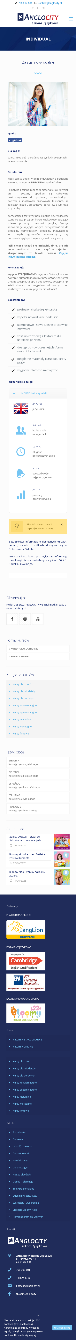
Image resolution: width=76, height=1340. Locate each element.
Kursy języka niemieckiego (23, 774)
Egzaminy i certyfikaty (25, 1195)
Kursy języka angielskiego (23, 762)
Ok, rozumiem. (62, 1327)
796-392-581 (25, 3)
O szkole (18, 1139)
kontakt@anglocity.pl (50, 3)
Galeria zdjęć (20, 1167)
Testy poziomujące (23, 1188)
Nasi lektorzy (20, 1160)
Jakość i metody (22, 1146)
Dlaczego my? (21, 1153)
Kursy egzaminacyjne (25, 712)
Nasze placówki (22, 1174)
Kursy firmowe (21, 733)
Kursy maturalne (22, 719)
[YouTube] (38, 8)
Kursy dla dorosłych (24, 698)
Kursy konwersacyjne (25, 705)
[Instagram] (43, 8)
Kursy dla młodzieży (24, 691)
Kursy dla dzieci (22, 684)
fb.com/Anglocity (26, 1293)
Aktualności (19, 1132)
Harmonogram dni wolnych (28, 1216)
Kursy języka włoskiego (22, 797)
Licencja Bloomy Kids (25, 1209)
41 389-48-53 (23, 1277)
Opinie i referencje (23, 1181)
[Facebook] (33, 8)
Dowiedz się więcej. (25, 1335)
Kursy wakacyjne (22, 726)
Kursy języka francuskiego (23, 808)
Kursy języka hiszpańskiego (24, 785)
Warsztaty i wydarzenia (26, 1202)
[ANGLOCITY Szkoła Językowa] (38, 19)
